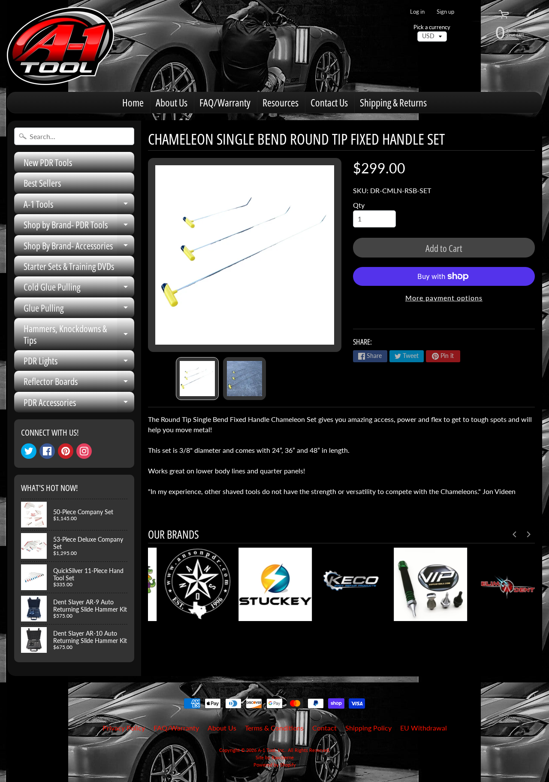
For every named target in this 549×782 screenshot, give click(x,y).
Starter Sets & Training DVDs (69, 266)
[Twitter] (28, 451)
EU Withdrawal (423, 728)
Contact (324, 728)
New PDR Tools (48, 162)
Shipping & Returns (393, 102)
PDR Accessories (79, 404)
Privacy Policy (124, 728)
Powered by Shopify (274, 764)
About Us (171, 102)
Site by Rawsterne (275, 757)
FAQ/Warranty (224, 102)
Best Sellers (42, 182)
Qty (359, 205)
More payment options (444, 298)
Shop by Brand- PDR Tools (79, 226)
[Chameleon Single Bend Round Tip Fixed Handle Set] (197, 378)
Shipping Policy (368, 728)
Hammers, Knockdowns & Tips (79, 334)
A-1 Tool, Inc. (271, 750)
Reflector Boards (79, 383)
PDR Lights (79, 362)
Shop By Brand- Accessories (79, 247)
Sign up (445, 12)
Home (133, 102)
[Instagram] (84, 451)
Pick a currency (431, 27)
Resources (280, 102)
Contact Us (329, 102)
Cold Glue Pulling (79, 288)
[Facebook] (47, 451)
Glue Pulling (79, 309)
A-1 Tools (79, 205)
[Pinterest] (65, 451)
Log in (417, 12)
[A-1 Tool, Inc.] (60, 46)
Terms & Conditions (274, 728)
